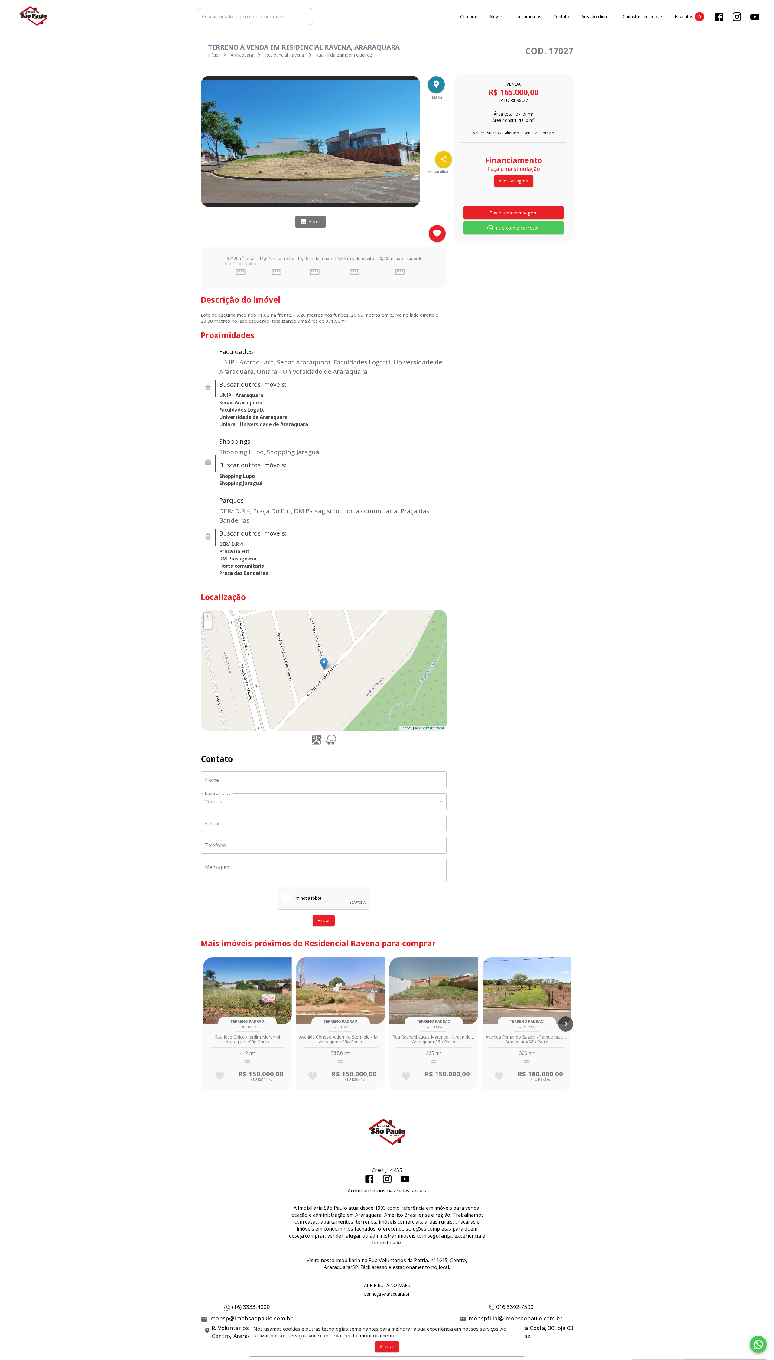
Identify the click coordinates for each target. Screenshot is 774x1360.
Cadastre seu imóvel (643, 16)
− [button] (208, 624)
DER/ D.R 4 (231, 544)
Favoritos (688, 17)
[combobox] (255, 16)
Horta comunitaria (242, 566)
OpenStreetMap (432, 728)
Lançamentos (527, 16)
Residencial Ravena (284, 55)
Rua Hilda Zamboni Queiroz (344, 55)
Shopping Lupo (237, 476)
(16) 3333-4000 (251, 1306)
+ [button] (208, 616)
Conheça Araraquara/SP (387, 1294)
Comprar (468, 16)
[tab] (310, 222)
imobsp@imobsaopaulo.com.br (251, 1318)
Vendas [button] (213, 801)
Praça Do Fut (234, 551)
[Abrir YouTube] (755, 16)
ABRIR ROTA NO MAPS (387, 1285)
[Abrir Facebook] (719, 16)
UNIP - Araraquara (241, 395)
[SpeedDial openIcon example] (443, 159)
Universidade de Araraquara (253, 417)
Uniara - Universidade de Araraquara (263, 424)
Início (213, 55)
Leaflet (406, 728)
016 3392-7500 (515, 1306)
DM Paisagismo (237, 558)
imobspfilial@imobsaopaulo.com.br (514, 1318)
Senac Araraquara (240, 402)
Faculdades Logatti (242, 409)
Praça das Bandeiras (243, 573)
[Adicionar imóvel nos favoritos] (437, 233)
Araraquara (242, 55)
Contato (561, 16)
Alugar (495, 16)
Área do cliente (596, 16)
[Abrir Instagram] (737, 16)
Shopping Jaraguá (240, 483)
